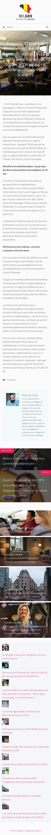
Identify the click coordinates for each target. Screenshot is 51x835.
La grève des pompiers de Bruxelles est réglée (25, 764)
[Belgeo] (25, 11)
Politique (11, 379)
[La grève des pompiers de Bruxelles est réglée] (5, 758)
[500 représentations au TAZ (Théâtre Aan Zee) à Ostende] (5, 723)
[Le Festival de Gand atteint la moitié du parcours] (5, 789)
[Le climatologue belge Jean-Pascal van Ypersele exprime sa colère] (5, 705)
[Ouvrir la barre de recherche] (47, 27)
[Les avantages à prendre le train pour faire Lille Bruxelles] (25, 599)
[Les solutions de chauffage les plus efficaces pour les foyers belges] (25, 564)
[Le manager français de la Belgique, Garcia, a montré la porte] (5, 648)
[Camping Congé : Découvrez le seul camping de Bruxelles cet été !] (5, 740)
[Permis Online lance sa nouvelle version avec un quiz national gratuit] (25, 534)
